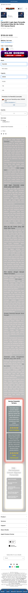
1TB (3, 86)
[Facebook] (2, 134)
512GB (3, 81)
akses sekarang (15, 579)
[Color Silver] (11, 49)
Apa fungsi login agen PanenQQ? (12, 483)
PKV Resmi (22, 573)
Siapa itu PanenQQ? (12, 479)
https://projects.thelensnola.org (8, 584)
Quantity (3, 110)
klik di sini (12, 573)
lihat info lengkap (10, 585)
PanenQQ (4, 64)
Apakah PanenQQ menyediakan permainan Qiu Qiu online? (14, 487)
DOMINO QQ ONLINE (6, 576)
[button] (1, 8)
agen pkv (5, 578)
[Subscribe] (22, 558)
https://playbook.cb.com (21, 584)
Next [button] (26, 1)
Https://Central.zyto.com (20, 577)
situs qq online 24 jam (16, 576)
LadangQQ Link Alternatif (21, 580)
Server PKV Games (11, 578)
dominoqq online (18, 585)
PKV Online (4, 68)
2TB (3, 90)
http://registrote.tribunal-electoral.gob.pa (16, 575)
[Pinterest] (6, 134)
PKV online (18, 279)
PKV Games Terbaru (10, 577)
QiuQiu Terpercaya (13, 581)
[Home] (10, 8)
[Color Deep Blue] (7, 49)
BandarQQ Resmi (7, 579)
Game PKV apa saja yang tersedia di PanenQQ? (13, 493)
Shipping (7, 37)
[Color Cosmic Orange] (2, 49)
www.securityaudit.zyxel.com (15, 582)
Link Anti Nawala (14, 1)
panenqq (16, 572)
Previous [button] (1, 1)
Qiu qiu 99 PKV (5, 581)
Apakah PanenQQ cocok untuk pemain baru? (13, 497)
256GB (4, 76)
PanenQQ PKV (5, 582)
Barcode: (8, 28)
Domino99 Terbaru (17, 574)
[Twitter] (4, 134)
